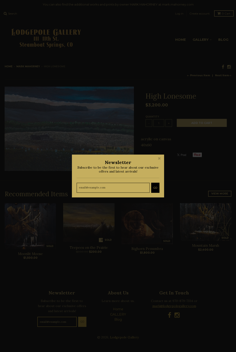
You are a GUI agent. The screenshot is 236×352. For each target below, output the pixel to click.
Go (155, 187)
